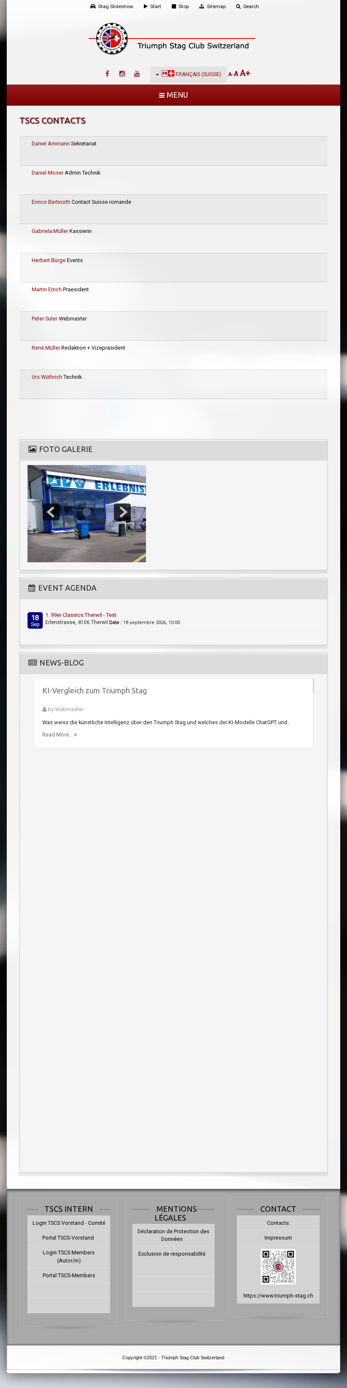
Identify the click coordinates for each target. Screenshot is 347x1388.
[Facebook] (107, 74)
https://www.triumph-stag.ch (278, 1295)
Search (251, 6)
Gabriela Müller (50, 231)
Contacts (278, 1223)
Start (155, 6)
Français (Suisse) (197, 74)
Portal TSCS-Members (69, 1275)
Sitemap (216, 6)
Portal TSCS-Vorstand (68, 1238)
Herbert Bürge (49, 260)
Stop (184, 6)
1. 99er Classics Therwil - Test (80, 615)
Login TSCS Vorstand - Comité (69, 1223)
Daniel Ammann (51, 143)
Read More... (58, 734)
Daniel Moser (48, 173)
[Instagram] (122, 74)
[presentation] (36, 922)
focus (87, 512)
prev (51, 512)
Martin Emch (47, 289)
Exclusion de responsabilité (172, 1254)
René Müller (46, 348)
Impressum (278, 1238)
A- (231, 74)
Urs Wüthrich (47, 377)
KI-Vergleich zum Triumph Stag (94, 690)
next (122, 512)
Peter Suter (45, 318)
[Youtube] (137, 74)
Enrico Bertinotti (52, 202)
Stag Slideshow (115, 6)
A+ (245, 73)
